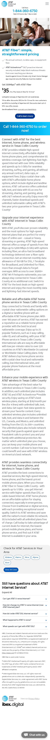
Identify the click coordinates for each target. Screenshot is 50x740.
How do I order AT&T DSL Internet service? (20, 613)
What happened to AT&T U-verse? (17, 620)
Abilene (8, 557)
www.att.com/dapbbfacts (27, 109)
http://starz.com (8, 653)
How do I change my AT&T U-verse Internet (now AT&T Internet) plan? (23, 606)
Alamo (18, 557)
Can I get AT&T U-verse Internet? (16, 598)
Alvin (7, 562)
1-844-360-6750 (25, 11)
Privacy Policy (33, 698)
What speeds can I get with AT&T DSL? (19, 626)
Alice (27, 557)
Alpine (35, 557)
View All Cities (11, 569)
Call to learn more (25, 116)
